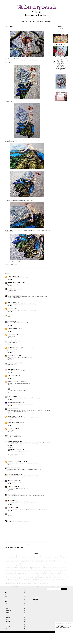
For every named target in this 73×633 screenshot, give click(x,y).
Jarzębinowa (10, 441)
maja (7, 619)
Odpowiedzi (11, 447)
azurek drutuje (10, 347)
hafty (30, 21)
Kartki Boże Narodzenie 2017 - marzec (60, 69)
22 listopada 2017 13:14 (23, 461)
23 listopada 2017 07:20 (14, 486)
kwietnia (8, 621)
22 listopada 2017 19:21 (17, 474)
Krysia (9, 408)
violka (9, 500)
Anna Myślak (10, 288)
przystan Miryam (11, 422)
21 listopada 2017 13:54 (18, 347)
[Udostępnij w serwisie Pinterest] (13, 270)
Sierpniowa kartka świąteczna (61, 56)
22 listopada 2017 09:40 (14, 428)
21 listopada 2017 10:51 (14, 308)
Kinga (9, 428)
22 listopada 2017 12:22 (17, 441)
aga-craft (9, 494)
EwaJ (9, 486)
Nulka (9, 308)
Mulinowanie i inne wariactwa (13, 461)
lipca (7, 615)
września (8, 612)
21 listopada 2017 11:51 (14, 321)
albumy (33, 21)
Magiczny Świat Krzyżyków (13, 402)
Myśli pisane (10, 520)
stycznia (8, 626)
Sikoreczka (10, 480)
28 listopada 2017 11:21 (20, 513)
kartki (38, 21)
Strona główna (25, 21)
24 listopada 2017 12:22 (15, 507)
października (9, 610)
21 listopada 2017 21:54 (14, 408)
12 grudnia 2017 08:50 (17, 520)
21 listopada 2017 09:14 (17, 276)
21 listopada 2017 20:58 (16, 396)
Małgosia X (10, 355)
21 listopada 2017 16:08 (16, 355)
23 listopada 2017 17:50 (16, 494)
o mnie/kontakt (48, 21)
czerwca (8, 617)
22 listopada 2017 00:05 (18, 416)
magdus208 (10, 295)
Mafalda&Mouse (11, 416)
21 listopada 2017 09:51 (17, 295)
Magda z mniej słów (11, 282)
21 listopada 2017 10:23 (14, 302)
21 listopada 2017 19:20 (15, 375)
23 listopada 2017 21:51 (20, 449)
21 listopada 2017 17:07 (15, 369)
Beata (9, 334)
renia (9, 321)
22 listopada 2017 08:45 (19, 422)
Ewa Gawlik (12, 449)
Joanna (9, 507)
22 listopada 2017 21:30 (16, 480)
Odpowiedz (10, 279)
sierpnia (8, 614)
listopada (8, 608)
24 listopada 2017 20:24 (20, 454)
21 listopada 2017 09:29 (17, 288)
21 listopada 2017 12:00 (17, 328)
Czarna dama (10, 474)
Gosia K (9, 375)
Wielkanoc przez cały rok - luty (60, 44)
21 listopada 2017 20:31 (22, 381)
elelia (9, 302)
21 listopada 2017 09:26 (20, 282)
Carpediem (10, 396)
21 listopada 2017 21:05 (22, 402)
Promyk (9, 369)
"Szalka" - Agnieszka (12, 513)
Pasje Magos (10, 276)
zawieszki (42, 21)
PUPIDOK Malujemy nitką (12, 381)
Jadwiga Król (10, 328)
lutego (7, 624)
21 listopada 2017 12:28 (14, 334)
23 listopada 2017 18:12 (14, 500)
